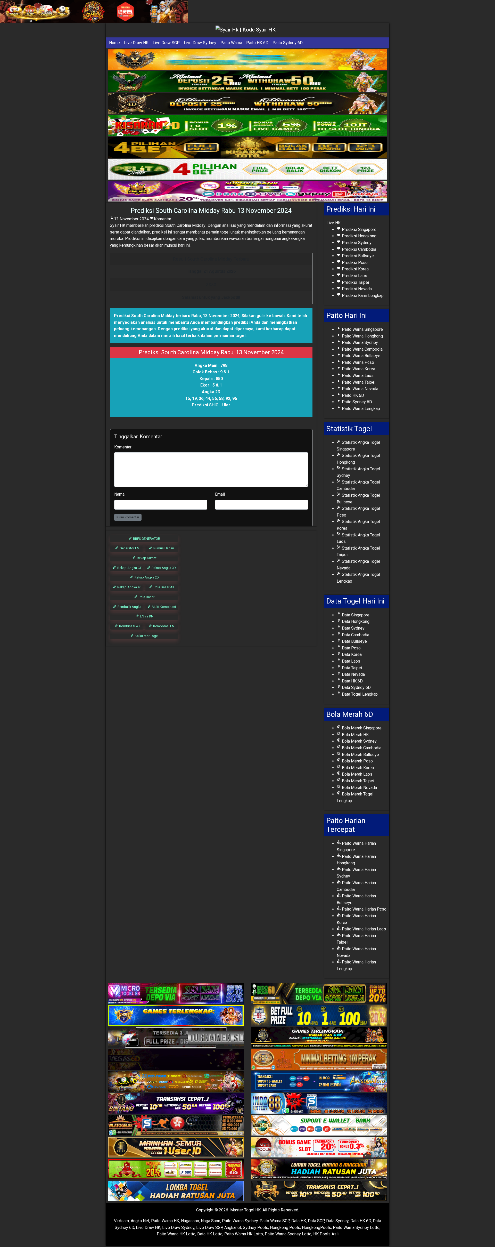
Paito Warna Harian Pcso (363, 909)
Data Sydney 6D (356, 687)
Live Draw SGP (166, 42)
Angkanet (232, 1227)
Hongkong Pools (285, 1227)
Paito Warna (231, 42)
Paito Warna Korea (358, 368)
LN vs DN (146, 616)
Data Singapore (355, 615)
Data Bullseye (354, 641)
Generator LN (129, 548)
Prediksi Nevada (356, 288)
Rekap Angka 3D (163, 568)
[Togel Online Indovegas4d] (319, 1191)
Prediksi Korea (355, 269)
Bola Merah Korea (357, 767)
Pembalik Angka (129, 607)
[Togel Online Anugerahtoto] (319, 1081)
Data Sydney (353, 628)
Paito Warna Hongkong (362, 336)
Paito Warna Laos (357, 375)
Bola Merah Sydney (359, 741)
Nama (119, 494)
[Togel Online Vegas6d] (176, 1059)
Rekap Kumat (146, 558)
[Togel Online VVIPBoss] (247, 59)
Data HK (298, 1220)
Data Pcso (351, 648)
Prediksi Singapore (358, 229)
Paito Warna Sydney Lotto (356, 1227)
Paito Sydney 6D (288, 42)
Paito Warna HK (165, 1220)
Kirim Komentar (128, 517)
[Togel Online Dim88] (247, 81)
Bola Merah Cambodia (361, 747)
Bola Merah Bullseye (360, 754)
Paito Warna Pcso (357, 362)
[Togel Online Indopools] (319, 1147)
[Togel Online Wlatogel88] (176, 1125)
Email (220, 494)
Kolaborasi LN (163, 626)
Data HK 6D (352, 681)
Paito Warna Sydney (359, 342)
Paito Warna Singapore (362, 329)
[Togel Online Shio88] (319, 1169)
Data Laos (350, 661)
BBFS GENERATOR (146, 539)
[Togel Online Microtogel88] (176, 994)
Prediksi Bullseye (357, 255)
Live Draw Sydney (200, 42)
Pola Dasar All (163, 587)
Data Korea (351, 654)
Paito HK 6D (257, 42)
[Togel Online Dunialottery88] (319, 1059)
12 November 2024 (131, 218)
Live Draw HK (136, 42)
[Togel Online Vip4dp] (319, 1037)
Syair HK (117, 225)
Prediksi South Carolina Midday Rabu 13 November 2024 (211, 210)
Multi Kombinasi (163, 607)
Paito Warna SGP (275, 1220)
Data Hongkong (355, 621)
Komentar (162, 218)
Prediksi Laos (354, 275)
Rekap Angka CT (129, 568)
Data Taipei (351, 667)
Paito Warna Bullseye (360, 355)
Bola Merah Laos (356, 774)
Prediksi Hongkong (358, 236)
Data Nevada (353, 674)
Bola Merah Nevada (359, 787)
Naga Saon (210, 1220)
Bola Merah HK (355, 734)
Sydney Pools (255, 1227)
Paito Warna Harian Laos (363, 929)
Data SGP (316, 1220)
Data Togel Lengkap (359, 694)
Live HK (333, 222)
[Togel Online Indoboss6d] (319, 994)
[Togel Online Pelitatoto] (247, 169)
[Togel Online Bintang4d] (176, 1103)
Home (114, 42)
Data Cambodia (355, 634)
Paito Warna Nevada (359, 388)
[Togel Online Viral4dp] (247, 191)
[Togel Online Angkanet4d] (319, 1125)
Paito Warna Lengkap (360, 408)
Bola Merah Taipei (357, 780)
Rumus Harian (163, 548)
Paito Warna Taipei (358, 382)
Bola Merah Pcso (357, 761)
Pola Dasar (146, 597)
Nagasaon (190, 1220)
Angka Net (140, 1220)
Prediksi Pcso (354, 262)
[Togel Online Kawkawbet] (176, 1037)
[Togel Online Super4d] (247, 103)
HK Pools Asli (326, 1234)
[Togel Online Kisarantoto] (247, 147)
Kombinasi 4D (129, 626)
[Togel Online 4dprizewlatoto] (176, 1147)
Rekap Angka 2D (146, 577)
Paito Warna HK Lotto (176, 1234)
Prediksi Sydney (356, 242)
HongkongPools (316, 1227)
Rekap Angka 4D (129, 587)
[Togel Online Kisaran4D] (247, 125)
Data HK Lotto (209, 1234)
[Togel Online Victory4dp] (176, 1015)
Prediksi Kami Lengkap (362, 295)
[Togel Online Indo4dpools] (176, 1191)
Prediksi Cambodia (358, 249)
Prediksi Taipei (355, 282)
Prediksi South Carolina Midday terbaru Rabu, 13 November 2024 (177, 315)
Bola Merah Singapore (361, 728)
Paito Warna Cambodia (362, 349)
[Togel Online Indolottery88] (319, 1103)
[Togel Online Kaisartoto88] (176, 1169)
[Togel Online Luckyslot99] (319, 1015)
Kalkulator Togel (146, 636)
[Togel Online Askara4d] (176, 1081)
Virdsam (121, 1220)
